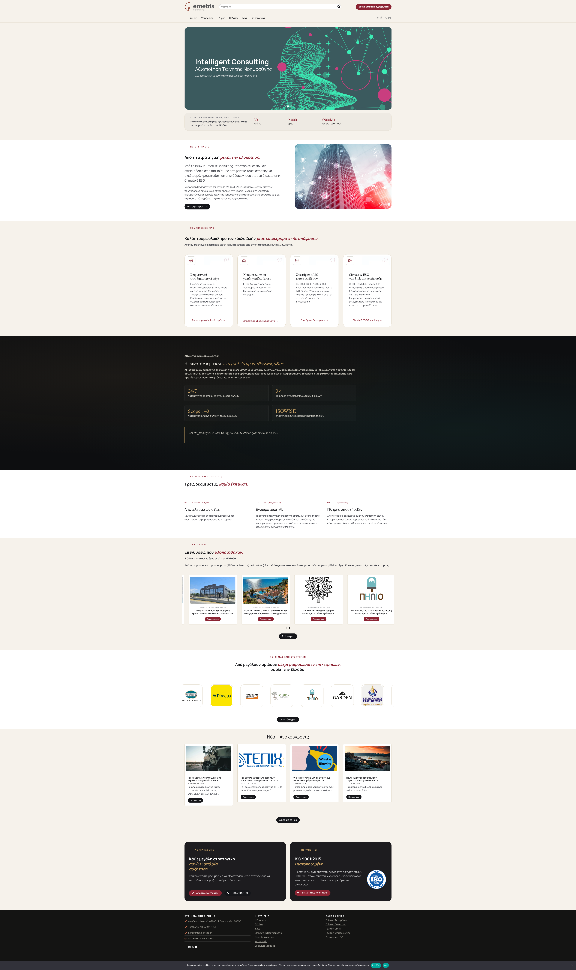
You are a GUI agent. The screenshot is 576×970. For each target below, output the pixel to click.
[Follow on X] (385, 18)
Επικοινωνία (258, 18)
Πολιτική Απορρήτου (336, 920)
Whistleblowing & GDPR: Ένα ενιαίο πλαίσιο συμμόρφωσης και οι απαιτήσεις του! (311, 779)
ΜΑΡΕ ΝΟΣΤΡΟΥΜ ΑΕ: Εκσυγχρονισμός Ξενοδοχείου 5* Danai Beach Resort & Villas (384, 612)
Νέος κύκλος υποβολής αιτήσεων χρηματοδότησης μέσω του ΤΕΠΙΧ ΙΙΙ (259, 779)
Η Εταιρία (191, 18)
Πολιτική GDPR (333, 928)
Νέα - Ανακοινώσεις (264, 937)
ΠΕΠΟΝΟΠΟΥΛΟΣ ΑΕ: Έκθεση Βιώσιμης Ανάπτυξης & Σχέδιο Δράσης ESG (278, 612)
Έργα (222, 18)
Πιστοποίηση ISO (334, 937)
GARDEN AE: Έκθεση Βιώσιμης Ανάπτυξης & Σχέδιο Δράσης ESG (226, 612)
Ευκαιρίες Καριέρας (265, 945)
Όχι (385, 965)
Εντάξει (376, 965)
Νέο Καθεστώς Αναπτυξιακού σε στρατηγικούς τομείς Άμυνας (204, 779)
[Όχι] (572, 966)
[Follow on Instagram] (382, 18)
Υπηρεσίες (207, 18)
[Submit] (338, 7)
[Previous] (192, 68)
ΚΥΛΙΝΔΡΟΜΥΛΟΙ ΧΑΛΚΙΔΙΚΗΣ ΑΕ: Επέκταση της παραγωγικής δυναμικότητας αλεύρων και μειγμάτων (331, 612)
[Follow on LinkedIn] (389, 18)
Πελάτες (233, 18)
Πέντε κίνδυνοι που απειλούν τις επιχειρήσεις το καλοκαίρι (362, 779)
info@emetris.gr (203, 932)
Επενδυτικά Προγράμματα (268, 932)
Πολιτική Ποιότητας (336, 924)
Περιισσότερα (225, 619)
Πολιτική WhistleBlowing (338, 932)
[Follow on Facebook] (378, 18)
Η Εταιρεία (260, 920)
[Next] (383, 68)
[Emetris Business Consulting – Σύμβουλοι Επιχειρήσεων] (199, 6)
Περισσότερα (195, 800)
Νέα (244, 18)
